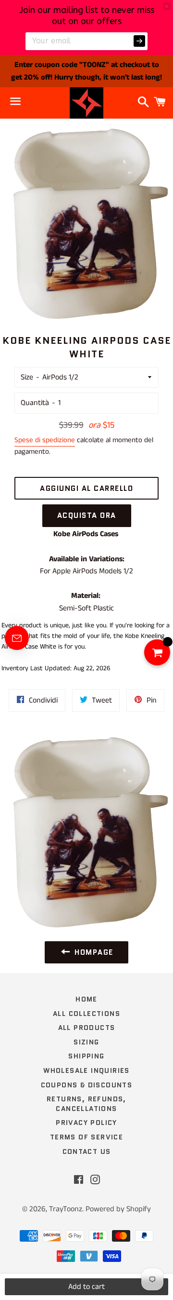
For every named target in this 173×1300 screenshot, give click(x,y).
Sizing (86, 1042)
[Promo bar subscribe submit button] (139, 41)
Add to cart (86, 1286)
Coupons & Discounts (87, 1085)
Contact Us (86, 1151)
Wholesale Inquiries (86, 1070)
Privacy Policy (86, 1122)
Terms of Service (86, 1137)
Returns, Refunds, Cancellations (86, 1103)
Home (86, 999)
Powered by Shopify (118, 1209)
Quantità (35, 402)
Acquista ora (86, 515)
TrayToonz (65, 1209)
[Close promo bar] (167, 6)
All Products (86, 1027)
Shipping (86, 1056)
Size (27, 377)
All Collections (86, 1013)
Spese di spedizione (44, 440)
